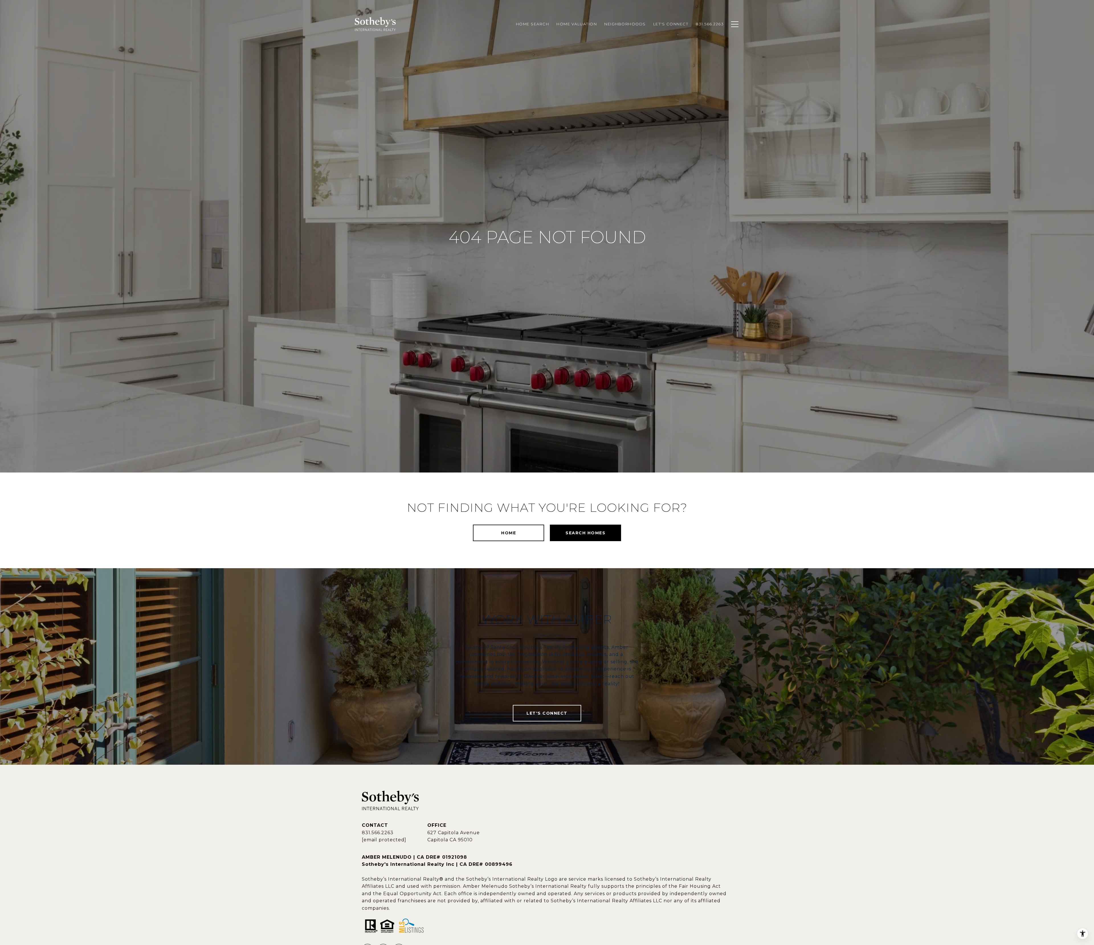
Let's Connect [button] (547, 713)
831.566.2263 (377, 832)
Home (508, 532)
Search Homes (585, 532)
